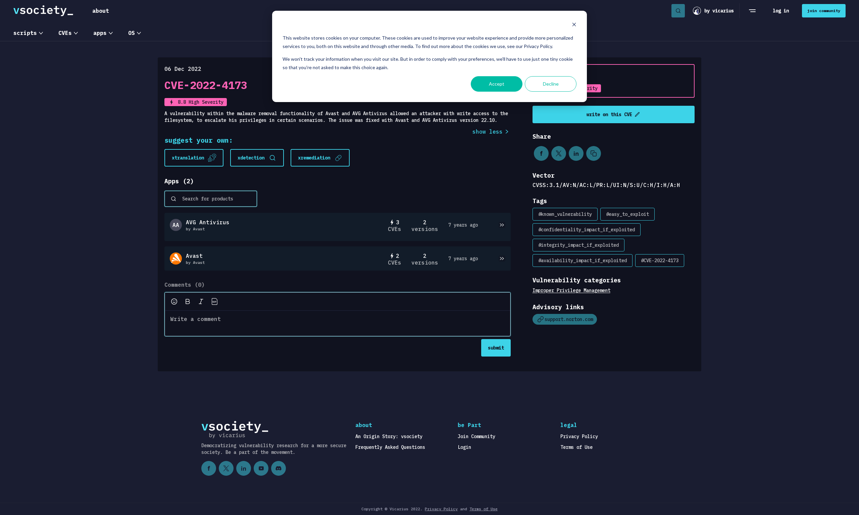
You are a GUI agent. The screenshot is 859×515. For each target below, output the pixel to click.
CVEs (65, 33)
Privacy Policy (579, 436)
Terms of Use (576, 447)
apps (100, 33)
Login (464, 447)
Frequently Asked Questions (390, 447)
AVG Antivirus (208, 222)
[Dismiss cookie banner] (574, 25)
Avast (194, 255)
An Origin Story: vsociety (388, 436)
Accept (496, 84)
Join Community (476, 436)
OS (131, 33)
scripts (25, 33)
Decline (551, 84)
